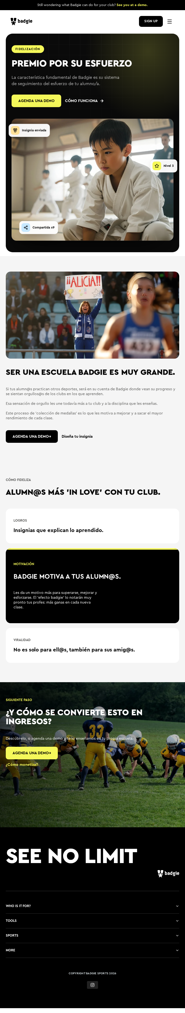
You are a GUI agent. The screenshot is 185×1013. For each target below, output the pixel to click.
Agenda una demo (36, 101)
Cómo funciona (81, 101)
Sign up (151, 21)
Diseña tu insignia (77, 436)
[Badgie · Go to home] (23, 21)
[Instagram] (92, 993)
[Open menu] (169, 21)
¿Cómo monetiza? (22, 773)
